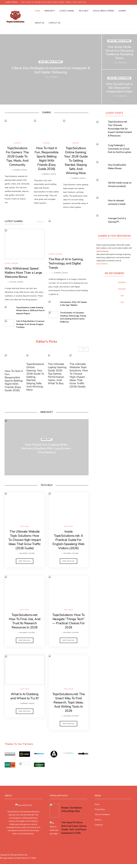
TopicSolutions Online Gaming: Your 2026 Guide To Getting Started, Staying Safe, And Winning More (76, 160)
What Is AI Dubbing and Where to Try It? (24, 696)
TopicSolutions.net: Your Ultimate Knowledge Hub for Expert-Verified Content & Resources (120, 128)
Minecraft (50, 11)
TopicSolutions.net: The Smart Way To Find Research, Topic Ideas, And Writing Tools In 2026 (68, 702)
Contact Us (54, 23)
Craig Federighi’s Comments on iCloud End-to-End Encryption (119, 149)
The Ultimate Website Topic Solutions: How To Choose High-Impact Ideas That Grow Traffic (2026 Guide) (79, 375)
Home (37, 11)
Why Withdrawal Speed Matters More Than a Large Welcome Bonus (23, 272)
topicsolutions (102, 264)
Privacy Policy (100, 809)
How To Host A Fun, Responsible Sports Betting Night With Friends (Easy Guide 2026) (46, 158)
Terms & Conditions (102, 814)
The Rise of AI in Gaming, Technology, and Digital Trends (66, 263)
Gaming (122, 11)
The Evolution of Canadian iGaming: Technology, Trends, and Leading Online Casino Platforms (73, 317)
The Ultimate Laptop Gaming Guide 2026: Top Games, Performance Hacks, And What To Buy (57, 374)
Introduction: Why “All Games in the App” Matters (73, 303)
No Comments (52, 77)
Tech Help (83, 11)
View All (40, 222)
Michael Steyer (16, 282)
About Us (39, 23)
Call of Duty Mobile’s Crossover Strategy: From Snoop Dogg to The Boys (30, 324)
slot (122, 295)
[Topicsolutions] (15, 17)
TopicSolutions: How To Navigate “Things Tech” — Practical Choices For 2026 (68, 621)
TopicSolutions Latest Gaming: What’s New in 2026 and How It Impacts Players (30, 310)
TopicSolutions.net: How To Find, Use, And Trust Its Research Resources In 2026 (24, 621)
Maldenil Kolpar (27, 553)
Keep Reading (25, 561)
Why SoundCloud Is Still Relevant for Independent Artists (119, 87)
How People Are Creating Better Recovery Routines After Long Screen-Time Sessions (46, 448)
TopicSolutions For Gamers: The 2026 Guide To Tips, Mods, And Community (17, 156)
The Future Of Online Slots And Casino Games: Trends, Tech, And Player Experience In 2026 (55, 2)
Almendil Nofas (20, 170)
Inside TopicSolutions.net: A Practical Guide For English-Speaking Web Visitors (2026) (68, 539)
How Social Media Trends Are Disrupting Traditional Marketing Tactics (119, 52)
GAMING (46, 112)
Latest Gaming (66, 11)
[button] (86, 349)
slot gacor (122, 282)
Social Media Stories (103, 11)
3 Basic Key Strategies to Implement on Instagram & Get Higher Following (50, 70)
